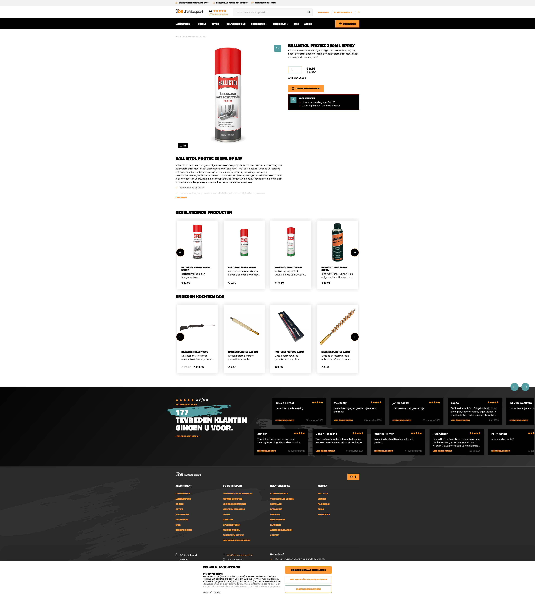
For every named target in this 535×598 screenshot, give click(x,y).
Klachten (275, 525)
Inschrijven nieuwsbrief (237, 540)
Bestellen (276, 504)
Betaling (275, 514)
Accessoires (258, 24)
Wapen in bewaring (234, 509)
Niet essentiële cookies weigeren (308, 579)
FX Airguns (323, 504)
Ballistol (323, 493)
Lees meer (181, 197)
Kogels (202, 24)
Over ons (323, 12)
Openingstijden (231, 525)
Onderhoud (279, 24)
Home (178, 36)
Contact (274, 535)
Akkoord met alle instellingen (308, 570)
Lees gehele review (284, 420)
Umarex (322, 499)
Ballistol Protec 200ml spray (194, 36)
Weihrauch (324, 514)
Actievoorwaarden (281, 530)
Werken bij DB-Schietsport (238, 493)
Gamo (321, 509)
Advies (308, 24)
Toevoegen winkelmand (308, 88)
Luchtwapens (183, 499)
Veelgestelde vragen (282, 499)
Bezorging (276, 509)
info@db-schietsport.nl (239, 555)
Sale (296, 24)
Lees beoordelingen (187, 436)
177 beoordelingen (218, 14)
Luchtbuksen (183, 24)
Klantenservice (343, 12)
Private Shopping (232, 499)
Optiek (215, 24)
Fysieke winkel (231, 530)
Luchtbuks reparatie (234, 504)
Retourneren (277, 519)
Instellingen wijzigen (308, 589)
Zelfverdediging (236, 24)
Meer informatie (211, 592)
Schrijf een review (233, 535)
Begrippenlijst (184, 530)
